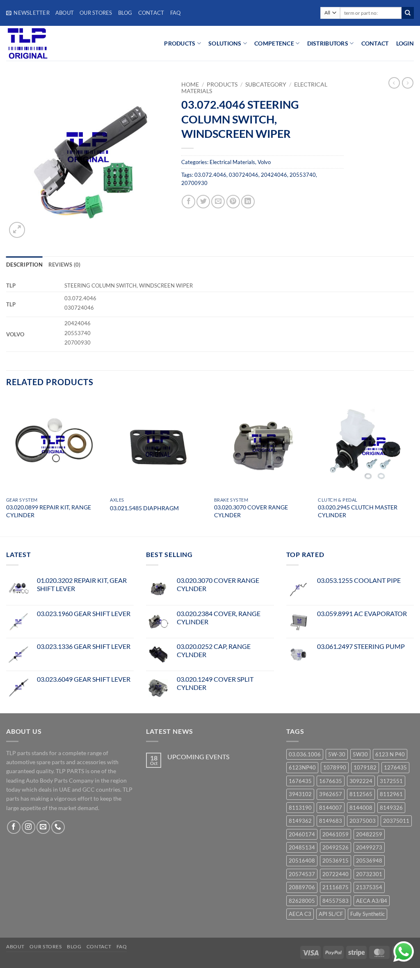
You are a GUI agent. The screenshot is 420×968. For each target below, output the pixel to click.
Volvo (264, 162)
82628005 (302, 900)
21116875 (335, 887)
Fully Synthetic (367, 914)
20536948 (369, 860)
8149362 (300, 820)
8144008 (360, 807)
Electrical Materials (232, 162)
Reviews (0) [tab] (64, 264)
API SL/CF (331, 914)
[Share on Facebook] (188, 201)
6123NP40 (302, 767)
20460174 (302, 834)
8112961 (391, 794)
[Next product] (394, 83)
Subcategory (265, 84)
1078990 (334, 767)
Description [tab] (24, 264)
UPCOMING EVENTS (198, 756)
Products (222, 84)
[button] (28, 13)
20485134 (302, 847)
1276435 (395, 767)
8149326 (391, 807)
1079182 (365, 767)
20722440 (335, 874)
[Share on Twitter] (203, 201)
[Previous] (6, 466)
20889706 (302, 887)
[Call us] (58, 827)
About (64, 12)
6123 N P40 (390, 754)
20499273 (369, 847)
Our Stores (96, 12)
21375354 (369, 887)
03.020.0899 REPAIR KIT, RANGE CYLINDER (48, 511)
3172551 (391, 781)
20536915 (335, 860)
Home (190, 84)
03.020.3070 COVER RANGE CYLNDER (251, 511)
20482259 (369, 834)
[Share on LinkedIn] (248, 201)
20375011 (396, 820)
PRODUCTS (179, 43)
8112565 (360, 794)
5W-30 (336, 754)
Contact (151, 12)
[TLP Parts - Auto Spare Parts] (56, 43)
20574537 (302, 874)
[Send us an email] (43, 827)
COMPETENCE (274, 43)
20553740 (303, 174)
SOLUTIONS (225, 43)
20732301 (369, 874)
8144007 (330, 807)
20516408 (302, 860)
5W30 (360, 754)
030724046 (243, 174)
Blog (125, 12)
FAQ (175, 12)
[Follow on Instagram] (28, 827)
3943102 (300, 794)
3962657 (330, 794)
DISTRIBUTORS (327, 43)
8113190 (300, 807)
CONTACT (375, 43)
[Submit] (408, 13)
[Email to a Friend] (218, 201)
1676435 (300, 781)
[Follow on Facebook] (14, 827)
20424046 (274, 174)
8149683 (330, 820)
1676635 (330, 781)
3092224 (360, 781)
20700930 (194, 183)
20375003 (362, 820)
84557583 (335, 900)
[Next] (413, 466)
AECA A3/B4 (371, 900)
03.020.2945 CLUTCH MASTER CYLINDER (357, 511)
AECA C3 (300, 914)
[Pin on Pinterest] (233, 201)
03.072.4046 (210, 174)
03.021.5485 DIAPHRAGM (144, 508)
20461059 (335, 834)
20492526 (335, 847)
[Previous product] (407, 83)
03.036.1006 (305, 754)
